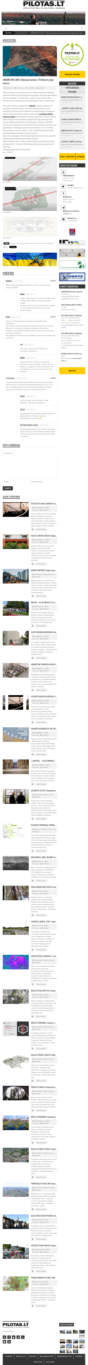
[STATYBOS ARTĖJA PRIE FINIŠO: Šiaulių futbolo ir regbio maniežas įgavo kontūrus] (82, 1341)
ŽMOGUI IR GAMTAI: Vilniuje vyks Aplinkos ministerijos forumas (44, 1087)
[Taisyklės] (9, 1341)
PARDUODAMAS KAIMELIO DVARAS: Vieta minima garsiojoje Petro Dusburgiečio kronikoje (72, 305)
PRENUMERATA (69, 176)
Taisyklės (50, 1362)
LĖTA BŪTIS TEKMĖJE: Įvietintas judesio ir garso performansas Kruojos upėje (72, 141)
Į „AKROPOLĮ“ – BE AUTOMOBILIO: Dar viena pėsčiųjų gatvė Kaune (44, 760)
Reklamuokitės (46, 1356)
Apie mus (32, 1356)
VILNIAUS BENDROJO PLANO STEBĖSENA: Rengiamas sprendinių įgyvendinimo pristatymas (44, 1277)
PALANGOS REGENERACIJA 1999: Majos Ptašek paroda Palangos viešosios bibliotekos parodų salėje (44, 728)
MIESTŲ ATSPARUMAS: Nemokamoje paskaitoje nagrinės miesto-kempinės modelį (44, 1117)
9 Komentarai (20, 88)
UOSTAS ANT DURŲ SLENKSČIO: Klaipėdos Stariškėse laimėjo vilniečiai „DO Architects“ (44, 503)
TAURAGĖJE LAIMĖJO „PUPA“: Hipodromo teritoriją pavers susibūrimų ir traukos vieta (44, 921)
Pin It (5, 247)
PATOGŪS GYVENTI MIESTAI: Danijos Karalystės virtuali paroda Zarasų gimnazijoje (44, 1245)
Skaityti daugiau (41, 529)
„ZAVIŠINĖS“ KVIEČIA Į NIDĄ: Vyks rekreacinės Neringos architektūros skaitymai (72, 108)
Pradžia (9, 1356)
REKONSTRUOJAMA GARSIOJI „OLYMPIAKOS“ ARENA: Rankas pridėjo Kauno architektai (72, 97)
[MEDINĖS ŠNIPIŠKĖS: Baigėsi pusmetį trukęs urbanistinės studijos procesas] (62, 1351)
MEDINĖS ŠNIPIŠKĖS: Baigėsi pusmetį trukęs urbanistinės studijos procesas (44, 570)
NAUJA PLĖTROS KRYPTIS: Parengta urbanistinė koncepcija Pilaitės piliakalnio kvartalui (44, 990)
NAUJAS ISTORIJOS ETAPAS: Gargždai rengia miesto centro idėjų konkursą (44, 1149)
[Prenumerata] (4, 1337)
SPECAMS (72, 91)
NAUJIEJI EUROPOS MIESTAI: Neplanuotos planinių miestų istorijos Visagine (44, 535)
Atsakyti (53, 281)
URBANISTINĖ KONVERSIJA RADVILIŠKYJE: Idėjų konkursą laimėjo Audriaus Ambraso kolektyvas (44, 664)
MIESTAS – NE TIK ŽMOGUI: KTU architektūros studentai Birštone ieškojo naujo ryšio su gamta (44, 602)
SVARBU (70, 185)
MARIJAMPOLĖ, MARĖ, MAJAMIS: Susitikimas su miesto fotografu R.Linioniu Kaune (44, 857)
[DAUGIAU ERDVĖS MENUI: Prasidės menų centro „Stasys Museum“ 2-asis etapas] (75, 1332)
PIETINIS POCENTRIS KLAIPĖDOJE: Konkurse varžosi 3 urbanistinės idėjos (44, 696)
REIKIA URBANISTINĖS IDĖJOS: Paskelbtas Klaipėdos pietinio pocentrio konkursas (44, 887)
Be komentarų (50, 574)
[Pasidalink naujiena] (13, 1337)
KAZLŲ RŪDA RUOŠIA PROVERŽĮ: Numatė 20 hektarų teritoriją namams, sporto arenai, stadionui (44, 1215)
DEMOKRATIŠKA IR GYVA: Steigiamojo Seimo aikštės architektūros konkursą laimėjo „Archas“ (72, 291)
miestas (27, 243)
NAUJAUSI (72, 83)
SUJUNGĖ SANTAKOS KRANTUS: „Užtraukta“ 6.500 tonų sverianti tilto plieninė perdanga (72, 119)
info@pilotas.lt (67, 213)
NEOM (33, 243)
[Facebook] (9, 1337)
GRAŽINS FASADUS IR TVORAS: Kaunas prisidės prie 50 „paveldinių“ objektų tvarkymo (72, 353)
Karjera (78, 1356)
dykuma (13, 243)
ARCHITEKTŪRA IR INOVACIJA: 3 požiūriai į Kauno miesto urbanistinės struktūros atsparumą (44, 956)
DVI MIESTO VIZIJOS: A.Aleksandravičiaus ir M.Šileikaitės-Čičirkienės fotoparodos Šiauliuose (44, 790)
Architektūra (9, 40)
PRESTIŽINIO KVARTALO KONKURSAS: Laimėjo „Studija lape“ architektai (72, 315)
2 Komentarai (50, 1059)
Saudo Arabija (40, 243)
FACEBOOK (67, 197)
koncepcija (20, 243)
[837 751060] (23, 1337)
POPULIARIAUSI (72, 87)
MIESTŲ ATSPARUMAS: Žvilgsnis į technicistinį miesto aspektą (44, 1022)
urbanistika (50, 243)
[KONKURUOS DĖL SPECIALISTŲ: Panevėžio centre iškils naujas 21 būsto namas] (62, 1346)
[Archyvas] (4, 1341)
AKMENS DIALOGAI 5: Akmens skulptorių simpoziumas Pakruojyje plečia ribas (37, 33)
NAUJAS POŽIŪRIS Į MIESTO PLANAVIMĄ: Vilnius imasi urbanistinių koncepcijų (44, 1055)
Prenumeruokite (64, 1356)
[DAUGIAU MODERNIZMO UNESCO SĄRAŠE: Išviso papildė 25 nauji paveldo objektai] (69, 1346)
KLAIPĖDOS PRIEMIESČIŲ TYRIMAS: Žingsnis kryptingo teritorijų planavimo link (44, 825)
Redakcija (20, 1356)
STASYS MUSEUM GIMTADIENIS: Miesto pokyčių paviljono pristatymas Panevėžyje (44, 632)
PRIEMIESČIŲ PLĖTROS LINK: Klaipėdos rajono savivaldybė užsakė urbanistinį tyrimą (44, 1183)
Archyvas (38, 1362)
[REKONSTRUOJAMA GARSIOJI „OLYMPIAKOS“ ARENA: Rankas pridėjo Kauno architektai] (62, 1332)
